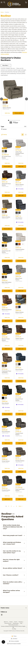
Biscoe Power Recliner (19, 279)
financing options (13, 578)
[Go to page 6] (14, 120)
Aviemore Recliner (20, 249)
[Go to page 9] (18, 120)
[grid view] (22, 134)
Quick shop (7, 113)
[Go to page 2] (9, 120)
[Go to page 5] (13, 120)
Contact (11, 621)
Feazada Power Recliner (19, 433)
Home (2, 12)
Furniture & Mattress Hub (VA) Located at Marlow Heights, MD (13, 627)
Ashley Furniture (6, 109)
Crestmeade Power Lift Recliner (6, 371)
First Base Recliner (20, 461)
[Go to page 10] (19, 120)
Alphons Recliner (7, 107)
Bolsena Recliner (20, 312)
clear (25, 126)
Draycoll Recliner (6, 431)
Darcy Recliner (5, 403)
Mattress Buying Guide (13, 625)
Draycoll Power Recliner (19, 399)
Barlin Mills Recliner (6, 282)
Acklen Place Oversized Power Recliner (20, 153)
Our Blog (14, 629)
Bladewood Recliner (7, 309)
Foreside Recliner (6, 490)
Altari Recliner (19, 218)
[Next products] (26, 99)
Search (15, 621)
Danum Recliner (19, 369)
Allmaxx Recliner (20, 184)
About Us (6, 621)
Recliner (4, 129)
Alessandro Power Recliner (6, 184)
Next (20, 506)
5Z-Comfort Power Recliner (6, 157)
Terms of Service (7, 623)
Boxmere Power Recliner (6, 339)
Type (2, 126)
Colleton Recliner (20, 338)
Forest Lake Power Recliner (20, 489)
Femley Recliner (6, 461)
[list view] (25, 134)
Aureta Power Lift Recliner (6, 251)
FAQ (21, 623)
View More (5, 65)
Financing (21, 621)
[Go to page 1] (8, 120)
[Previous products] (1, 99)
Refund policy (16, 623)
